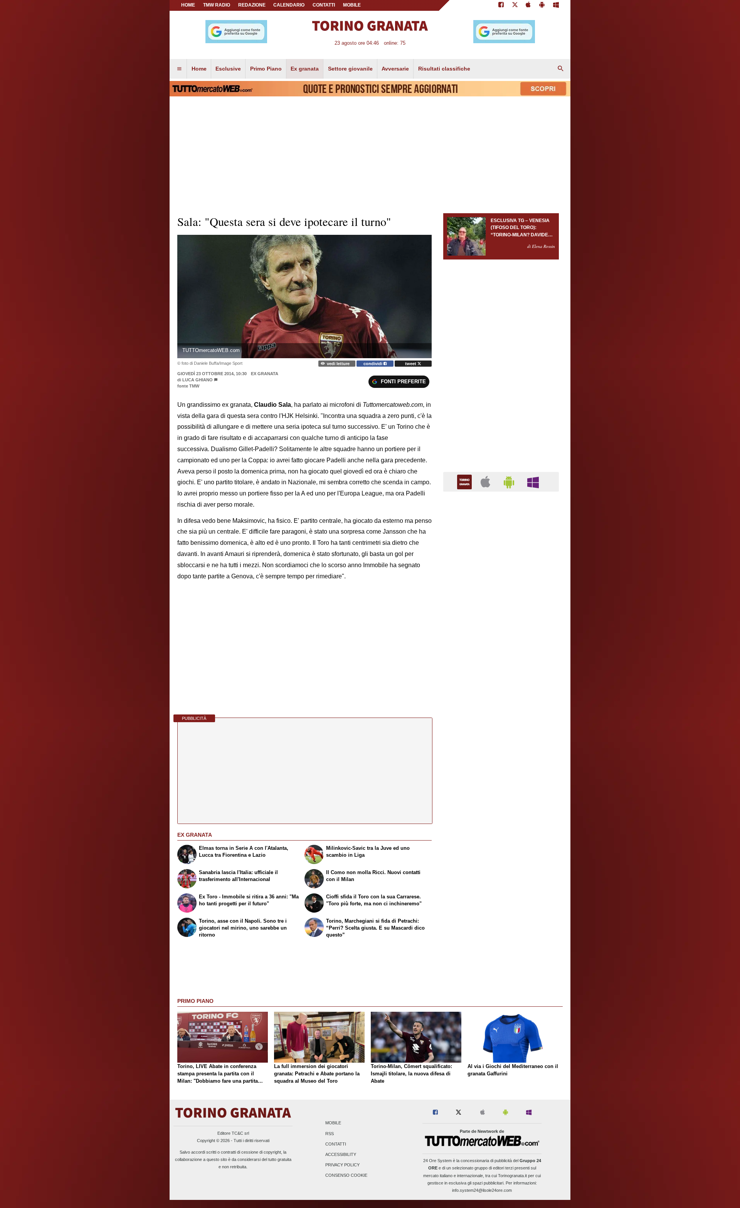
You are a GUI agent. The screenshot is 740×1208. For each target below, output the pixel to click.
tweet (411, 363)
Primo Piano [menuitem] (266, 69)
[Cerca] (561, 69)
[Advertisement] (501, 796)
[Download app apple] (528, 5)
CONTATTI (324, 5)
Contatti (335, 1144)
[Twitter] (515, 5)
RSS (329, 1133)
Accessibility (340, 1154)
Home (188, 5)
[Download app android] (541, 5)
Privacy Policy (342, 1165)
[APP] (465, 481)
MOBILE (352, 5)
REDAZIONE (252, 5)
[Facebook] (501, 5)
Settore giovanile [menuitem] (350, 69)
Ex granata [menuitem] (305, 69)
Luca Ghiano (198, 379)
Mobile (333, 1123)
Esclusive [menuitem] (228, 69)
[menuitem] (179, 69)
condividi (373, 363)
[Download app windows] (556, 5)
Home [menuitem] (199, 69)
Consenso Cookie (346, 1175)
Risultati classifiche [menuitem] (444, 69)
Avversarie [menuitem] (395, 69)
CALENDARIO (288, 5)
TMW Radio (216, 5)
